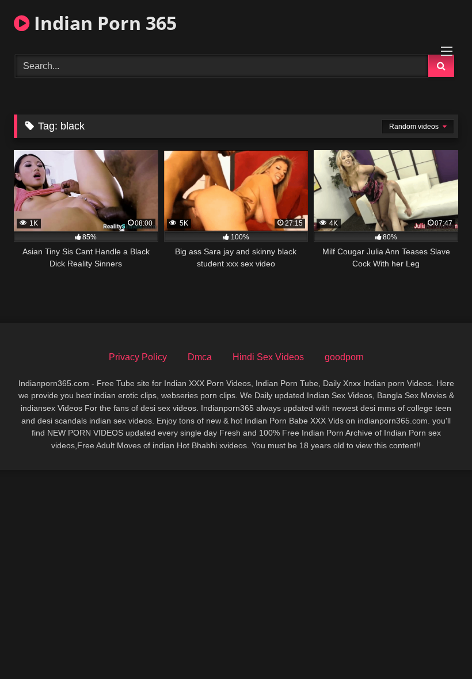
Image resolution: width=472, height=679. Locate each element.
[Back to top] (436, 645)
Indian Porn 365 (103, 22)
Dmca (200, 357)
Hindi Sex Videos (268, 357)
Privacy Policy (138, 357)
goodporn (344, 357)
